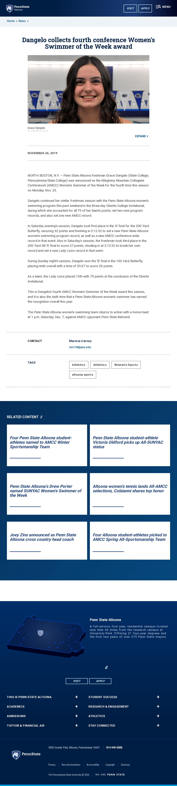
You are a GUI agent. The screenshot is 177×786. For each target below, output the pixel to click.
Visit (130, 8)
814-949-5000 (114, 747)
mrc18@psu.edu (80, 347)
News (22, 21)
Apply (145, 8)
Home (11, 21)
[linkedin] (97, 667)
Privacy (51, 764)
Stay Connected (101, 725)
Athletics (78, 364)
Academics (16, 706)
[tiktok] (106, 667)
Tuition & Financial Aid (26, 725)
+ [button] (76, 697)
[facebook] (70, 667)
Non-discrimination (71, 764)
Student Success (102, 697)
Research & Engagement (108, 706)
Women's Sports (126, 364)
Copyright (110, 764)
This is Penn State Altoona (29, 697)
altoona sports (82, 374)
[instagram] (79, 667)
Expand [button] (140, 136)
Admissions (16, 716)
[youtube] (88, 667)
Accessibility (93, 764)
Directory (125, 764)
